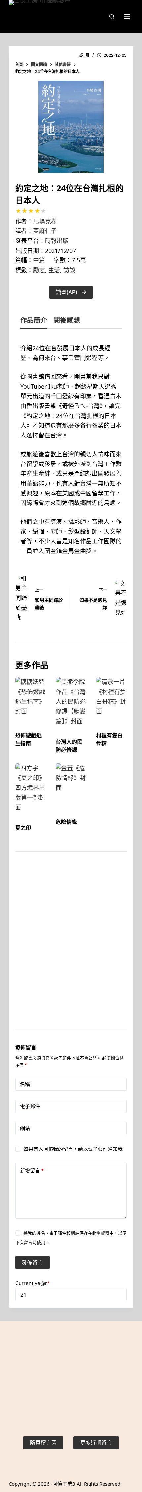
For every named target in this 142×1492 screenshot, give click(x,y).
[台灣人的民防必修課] (71, 701)
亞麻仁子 (45, 231)
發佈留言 (32, 1262)
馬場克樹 (45, 221)
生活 (54, 270)
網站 (25, 1128)
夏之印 (23, 827)
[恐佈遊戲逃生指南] (30, 698)
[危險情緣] (71, 784)
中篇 (39, 260)
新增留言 (32, 1170)
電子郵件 (30, 1106)
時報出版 (57, 241)
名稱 (25, 1084)
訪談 (69, 270)
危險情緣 (66, 821)
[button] (71, 292)
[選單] (127, 16)
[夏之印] (30, 787)
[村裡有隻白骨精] (111, 698)
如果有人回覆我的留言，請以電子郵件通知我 (73, 1149)
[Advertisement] (71, 949)
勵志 (39, 270)
